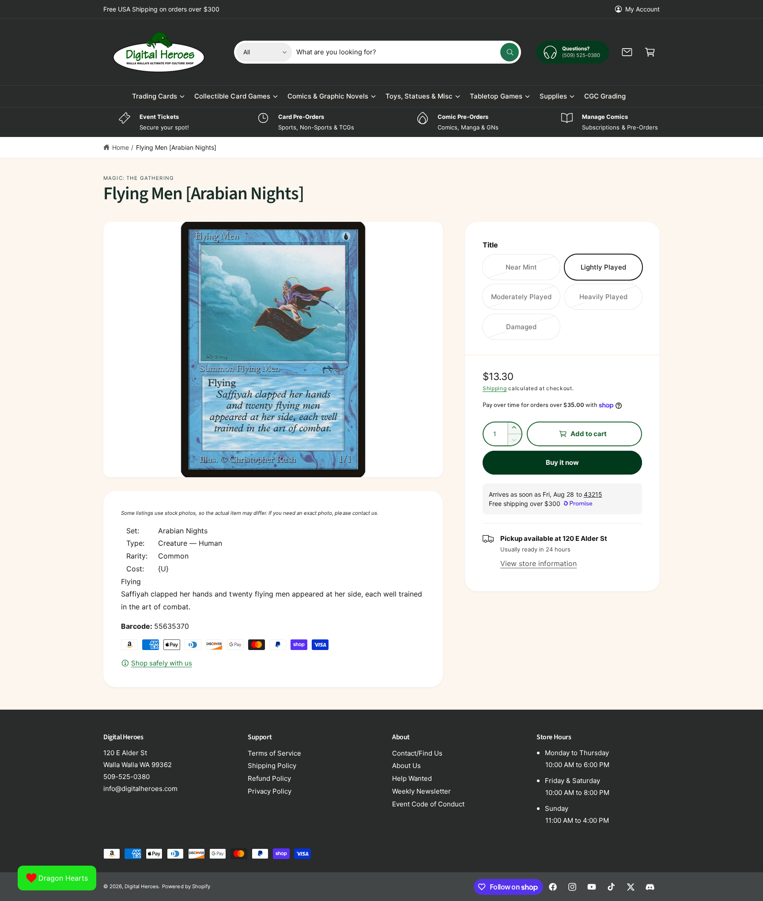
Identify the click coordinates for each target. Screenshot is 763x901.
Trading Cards (154, 96)
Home (120, 147)
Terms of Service (274, 753)
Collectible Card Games (232, 96)
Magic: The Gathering (138, 178)
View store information (538, 563)
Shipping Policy (272, 765)
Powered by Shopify (186, 886)
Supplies (553, 96)
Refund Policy (269, 778)
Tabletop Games (496, 96)
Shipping (495, 388)
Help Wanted (412, 778)
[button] (649, 52)
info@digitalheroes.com (140, 788)
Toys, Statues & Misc (419, 96)
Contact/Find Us (417, 753)
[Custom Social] (650, 887)
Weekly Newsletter (421, 791)
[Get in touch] (627, 52)
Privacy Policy (269, 791)
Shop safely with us (161, 663)
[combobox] (407, 52)
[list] (381, 122)
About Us (406, 765)
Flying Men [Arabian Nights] (176, 147)
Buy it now (562, 462)
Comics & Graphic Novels (327, 96)
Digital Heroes (142, 886)
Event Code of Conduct (428, 804)
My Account (642, 9)
